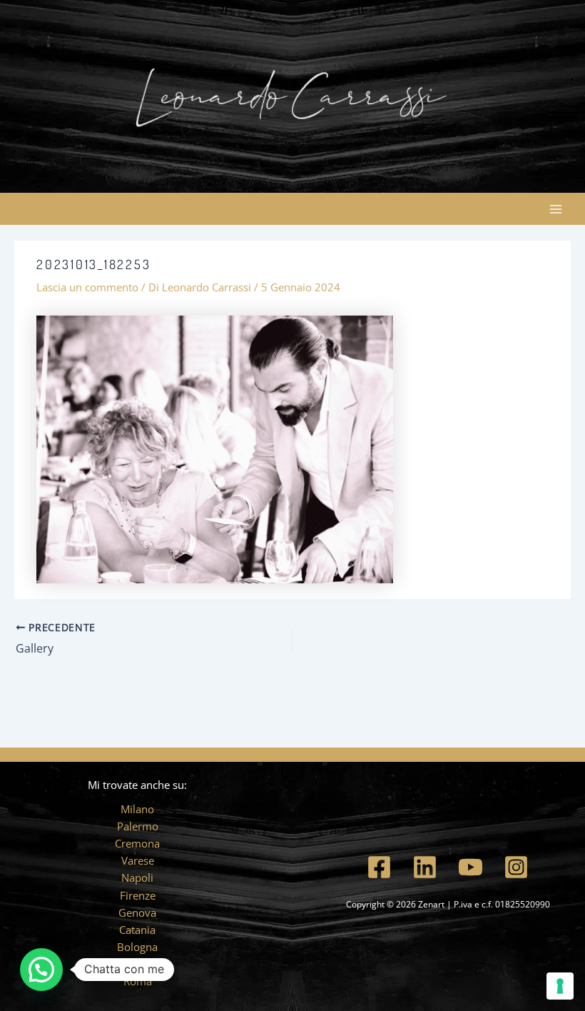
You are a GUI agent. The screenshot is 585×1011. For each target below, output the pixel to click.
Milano (137, 809)
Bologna (137, 947)
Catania (137, 929)
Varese (137, 860)
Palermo (137, 826)
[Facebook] (379, 867)
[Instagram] (516, 867)
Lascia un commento (87, 287)
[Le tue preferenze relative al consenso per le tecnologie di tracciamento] (560, 986)
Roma (137, 981)
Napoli (137, 877)
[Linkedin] (424, 867)
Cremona (137, 843)
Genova (137, 912)
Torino (137, 964)
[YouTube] (470, 867)
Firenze (138, 895)
